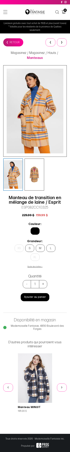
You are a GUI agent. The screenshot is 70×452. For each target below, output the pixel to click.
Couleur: (35, 224)
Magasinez (19, 53)
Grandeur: (35, 241)
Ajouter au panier (35, 297)
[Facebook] (62, 2)
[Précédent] (50, 42)
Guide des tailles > (35, 267)
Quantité (35, 276)
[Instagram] (65, 2)
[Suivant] (62, 42)
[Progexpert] (42, 446)
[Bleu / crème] (35, 231)
